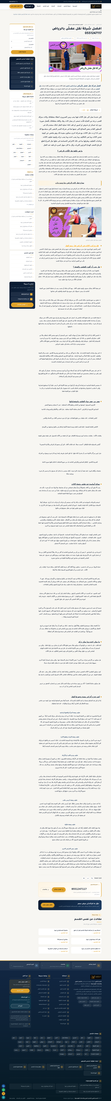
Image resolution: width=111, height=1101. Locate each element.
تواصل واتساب (21, 304)
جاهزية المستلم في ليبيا (26, 185)
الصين (27, 1046)
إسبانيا (39, 1050)
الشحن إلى (31, 44)
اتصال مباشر (57, 889)
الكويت (20, 144)
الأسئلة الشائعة (28, 277)
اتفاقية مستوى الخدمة (41, 1098)
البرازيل (78, 1054)
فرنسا (54, 1050)
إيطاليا (47, 1050)
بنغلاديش (70, 1046)
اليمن (15, 156)
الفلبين (62, 1046)
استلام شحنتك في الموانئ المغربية (23, 201)
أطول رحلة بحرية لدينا (27, 246)
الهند (87, 1046)
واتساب (44, 889)
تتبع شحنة (28, 6)
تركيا (30, 156)
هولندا (31, 1050)
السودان (22, 160)
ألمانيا (62, 1050)
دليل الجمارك (29, 261)
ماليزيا (44, 1046)
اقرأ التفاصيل (96, 933)
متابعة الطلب (22, 52)
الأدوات (53, 6)
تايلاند (86, 1050)
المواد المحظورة (28, 265)
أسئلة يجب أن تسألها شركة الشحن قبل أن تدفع (21, 180)
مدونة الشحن (67, 6)
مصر (30, 160)
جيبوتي (41, 1042)
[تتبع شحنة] (3, 1097)
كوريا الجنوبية (95, 1050)
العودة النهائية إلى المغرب (26, 242)
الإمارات (29, 144)
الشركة (39, 6)
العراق (21, 152)
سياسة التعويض (31, 1098)
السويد (24, 1050)
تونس (80, 1042)
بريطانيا (70, 1050)
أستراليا (70, 1054)
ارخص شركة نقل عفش (89, 24)
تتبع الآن (20, 1006)
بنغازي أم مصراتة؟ (27, 193)
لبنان (14, 152)
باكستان (79, 1046)
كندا (86, 1054)
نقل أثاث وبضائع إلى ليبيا (26, 189)
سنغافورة (36, 1046)
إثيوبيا (34, 1042)
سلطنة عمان (19, 148)
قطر (13, 144)
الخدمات (59, 6)
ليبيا (66, 1042)
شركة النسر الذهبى (71, 86)
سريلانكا (78, 1050)
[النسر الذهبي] (96, 6)
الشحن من (31, 38)
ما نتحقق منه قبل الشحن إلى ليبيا (24, 197)
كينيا (27, 1042)
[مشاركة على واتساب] (88, 878)
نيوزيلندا (62, 1054)
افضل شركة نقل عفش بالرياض (89, 86)
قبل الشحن (46, 6)
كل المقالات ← (30, 204)
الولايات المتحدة (95, 1054)
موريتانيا (59, 1042)
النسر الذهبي (99, 24)
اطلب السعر (20, 990)
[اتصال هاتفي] (3, 1086)
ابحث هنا (27, 14)
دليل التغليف (29, 257)
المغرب (29, 164)
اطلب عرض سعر (15, 6)
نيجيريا (20, 1042)
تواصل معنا (12, 1098)
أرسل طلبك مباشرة (18, 14)
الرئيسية (75, 6)
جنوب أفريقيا (96, 1046)
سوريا (22, 156)
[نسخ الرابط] (92, 878)
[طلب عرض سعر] (3, 1093)
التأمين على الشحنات (27, 269)
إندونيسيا (53, 1046)
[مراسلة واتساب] (3, 1089)
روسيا (16, 1050)
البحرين (29, 148)
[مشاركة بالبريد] (84, 878)
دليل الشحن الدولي (27, 273)
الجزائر (73, 1042)
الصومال (50, 1042)
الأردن (29, 152)
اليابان (20, 1046)
